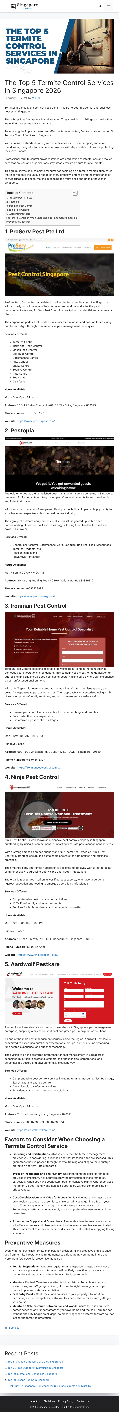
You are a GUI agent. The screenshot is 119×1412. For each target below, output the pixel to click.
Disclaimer (49, 1401)
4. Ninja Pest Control (18, 209)
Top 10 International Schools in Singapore (32, 1373)
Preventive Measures (18, 221)
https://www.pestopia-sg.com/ (36, 596)
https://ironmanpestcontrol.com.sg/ (39, 767)
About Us (35, 1401)
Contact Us (83, 1401)
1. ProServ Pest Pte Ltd (19, 197)
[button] (100, 6)
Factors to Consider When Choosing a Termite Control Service (41, 217)
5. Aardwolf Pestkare (18, 213)
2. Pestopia (12, 201)
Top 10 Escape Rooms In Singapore (28, 1379)
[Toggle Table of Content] (73, 193)
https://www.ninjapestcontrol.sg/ (38, 954)
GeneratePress (81, 1406)
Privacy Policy (66, 1401)
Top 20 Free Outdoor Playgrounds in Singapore (35, 1367)
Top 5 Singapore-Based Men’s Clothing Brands (35, 1361)
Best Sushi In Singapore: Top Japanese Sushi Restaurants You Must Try (49, 1385)
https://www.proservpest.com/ (36, 421)
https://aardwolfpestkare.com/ (36, 1130)
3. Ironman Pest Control (19, 205)
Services (14, 1327)
